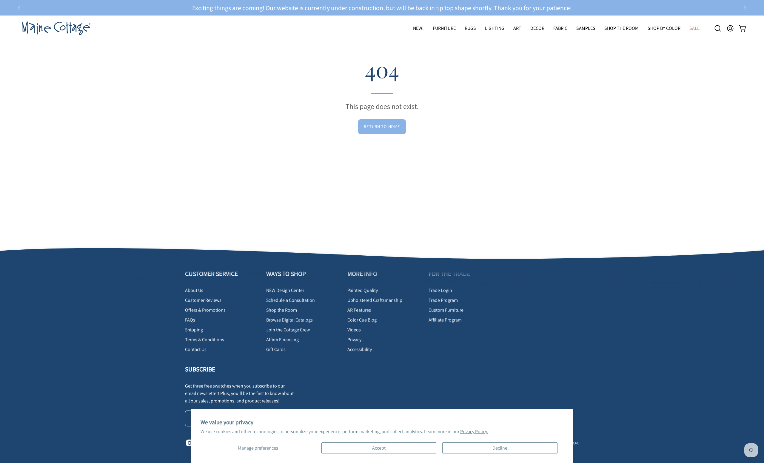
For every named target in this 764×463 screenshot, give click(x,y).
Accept (379, 448)
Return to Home (382, 126)
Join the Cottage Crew (288, 330)
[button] (470, 28)
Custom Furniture (446, 310)
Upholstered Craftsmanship (374, 300)
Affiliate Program (445, 320)
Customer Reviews (203, 300)
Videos (354, 330)
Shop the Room (281, 310)
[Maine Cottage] (55, 28)
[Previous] (19, 7)
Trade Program (443, 300)
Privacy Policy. (474, 431)
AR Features (359, 310)
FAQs (190, 320)
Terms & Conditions (204, 340)
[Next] (745, 7)
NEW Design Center (285, 290)
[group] (382, 8)
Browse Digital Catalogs (289, 320)
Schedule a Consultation (290, 300)
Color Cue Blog (362, 320)
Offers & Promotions (205, 310)
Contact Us (196, 349)
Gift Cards (276, 349)
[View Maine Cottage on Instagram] (188, 443)
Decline (499, 448)
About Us (194, 290)
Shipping (194, 330)
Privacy (354, 340)
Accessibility (359, 349)
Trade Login (440, 290)
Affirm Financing (282, 340)
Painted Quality (362, 290)
